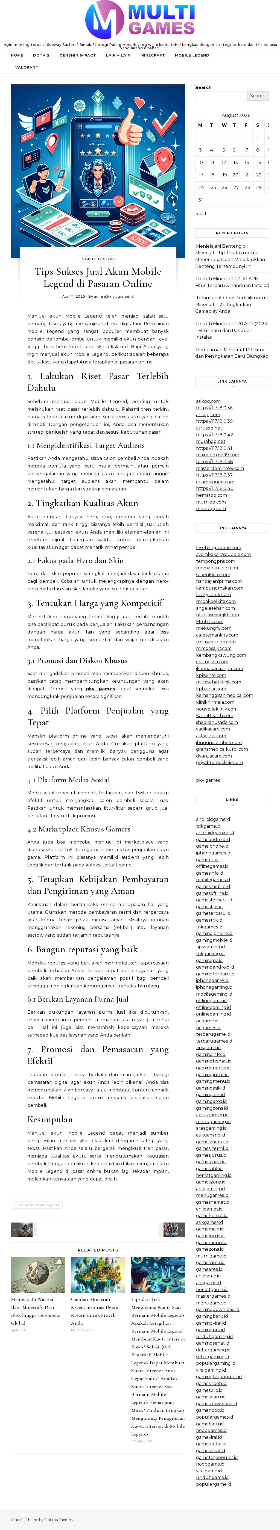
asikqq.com (208, 401)
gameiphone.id (212, 846)
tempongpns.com (215, 561)
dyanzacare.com (214, 756)
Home (17, 55)
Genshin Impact (78, 55)
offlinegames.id (212, 866)
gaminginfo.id (211, 1054)
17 (201, 174)
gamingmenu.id (213, 1081)
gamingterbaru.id (215, 973)
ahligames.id (209, 1209)
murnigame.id (211, 1256)
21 (248, 174)
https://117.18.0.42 (214, 434)
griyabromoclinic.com (219, 762)
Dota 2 (41, 55)
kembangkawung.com (221, 655)
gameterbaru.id (213, 913)
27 (236, 187)
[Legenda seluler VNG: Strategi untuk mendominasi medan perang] (23, 1230)
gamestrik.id (209, 920)
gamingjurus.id (212, 1074)
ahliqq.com (208, 414)
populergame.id (213, 1484)
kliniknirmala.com (215, 702)
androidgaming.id (215, 832)
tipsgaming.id (210, 946)
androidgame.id (213, 819)
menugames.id (212, 1195)
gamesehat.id (210, 1450)
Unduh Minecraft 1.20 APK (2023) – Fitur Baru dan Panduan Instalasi (232, 330)
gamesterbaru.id (214, 899)
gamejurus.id (210, 1235)
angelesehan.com (215, 608)
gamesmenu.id (212, 1141)
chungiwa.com (212, 661)
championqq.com (215, 481)
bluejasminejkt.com (217, 614)
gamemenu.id (211, 1242)
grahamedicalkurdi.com (222, 749)
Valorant (27, 67)
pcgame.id (207, 1020)
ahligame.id (208, 1276)
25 (213, 187)
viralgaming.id (211, 1370)
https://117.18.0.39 (214, 421)
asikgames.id (209, 1222)
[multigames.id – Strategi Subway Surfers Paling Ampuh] (140, 21)
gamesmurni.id (212, 1148)
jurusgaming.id (212, 1114)
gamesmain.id (211, 1161)
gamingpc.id (209, 960)
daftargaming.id (213, 1350)
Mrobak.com (209, 621)
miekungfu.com (213, 628)
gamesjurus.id (211, 1155)
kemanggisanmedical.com (224, 695)
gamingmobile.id (214, 940)
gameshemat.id (213, 1202)
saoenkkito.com (213, 574)
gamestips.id (209, 906)
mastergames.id (213, 1296)
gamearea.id (209, 1269)
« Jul (201, 213)
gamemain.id (210, 1229)
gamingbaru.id (212, 1316)
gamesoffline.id (212, 893)
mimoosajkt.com (214, 648)
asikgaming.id (210, 1135)
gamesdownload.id (216, 1403)
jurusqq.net (209, 428)
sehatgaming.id (212, 1356)
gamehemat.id (212, 1215)
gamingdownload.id (218, 1309)
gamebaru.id (210, 1424)
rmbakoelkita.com (216, 601)
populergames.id (214, 1417)
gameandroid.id (213, 839)
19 (225, 174)
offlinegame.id (211, 1000)
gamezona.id (210, 1249)
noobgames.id (211, 1430)
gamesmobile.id (213, 886)
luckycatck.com (213, 594)
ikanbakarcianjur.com (219, 668)
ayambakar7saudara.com (223, 554)
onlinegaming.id (213, 1014)
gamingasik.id (210, 1088)
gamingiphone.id (214, 933)
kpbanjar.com (211, 688)
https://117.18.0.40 (215, 488)
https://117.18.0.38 (214, 461)
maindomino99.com (217, 454)
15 (259, 162)
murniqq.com (211, 502)
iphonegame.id (212, 980)
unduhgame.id (212, 1477)
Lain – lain (118, 55)
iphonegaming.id (214, 987)
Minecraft (153, 55)
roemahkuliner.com (218, 567)
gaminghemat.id (214, 1061)
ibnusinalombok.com (219, 742)
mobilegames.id (213, 879)
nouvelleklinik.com (217, 709)
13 (236, 162)
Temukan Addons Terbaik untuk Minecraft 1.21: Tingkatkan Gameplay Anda (231, 304)
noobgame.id (210, 1464)
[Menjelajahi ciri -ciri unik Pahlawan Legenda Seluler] (173, 1230)
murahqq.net (210, 441)
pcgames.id (208, 1027)
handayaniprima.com (219, 581)
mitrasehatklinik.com (218, 682)
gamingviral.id (211, 1323)
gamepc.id (207, 859)
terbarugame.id (213, 1034)
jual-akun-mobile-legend (38, 1205)
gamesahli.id (209, 1168)
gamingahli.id (210, 1094)
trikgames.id (209, 927)
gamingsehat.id (212, 1343)
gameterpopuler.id (217, 1457)
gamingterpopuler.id (219, 1376)
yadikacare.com (213, 729)
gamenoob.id (210, 1410)
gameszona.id (211, 1182)
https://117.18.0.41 (214, 448)
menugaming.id (213, 1121)
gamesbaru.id (211, 1396)
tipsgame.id (208, 1047)
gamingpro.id (210, 1329)
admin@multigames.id (114, 296)
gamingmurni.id (213, 1067)
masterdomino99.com (220, 468)
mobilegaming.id (214, 994)
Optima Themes (58, 1519)
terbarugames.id (214, 1041)
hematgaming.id (214, 1175)
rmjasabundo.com (216, 641)
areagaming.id (211, 1128)
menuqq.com (211, 508)
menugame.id (211, 1303)
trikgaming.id (210, 953)
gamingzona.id (212, 1108)
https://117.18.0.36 (214, 407)
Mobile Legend (192, 55)
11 (212, 162)
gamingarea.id (211, 1101)
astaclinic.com (211, 735)
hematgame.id (212, 1289)
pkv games (100, 688)
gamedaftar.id (211, 1443)
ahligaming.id (210, 1188)
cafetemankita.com (217, 635)
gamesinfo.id (209, 873)
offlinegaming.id (213, 1007)
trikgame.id (208, 826)
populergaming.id (215, 1363)
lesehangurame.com (218, 547)
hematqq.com (211, 495)
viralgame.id (209, 1470)
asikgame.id (208, 1282)
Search (203, 87)
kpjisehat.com (211, 675)
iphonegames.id (213, 853)
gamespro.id (209, 1390)
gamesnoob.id (211, 1383)
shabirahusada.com (217, 722)
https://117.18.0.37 (214, 475)
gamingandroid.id (215, 967)
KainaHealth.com (214, 715)
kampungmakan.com (219, 588)
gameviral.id (209, 1437)
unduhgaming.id (214, 1336)
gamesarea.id (210, 1262)
